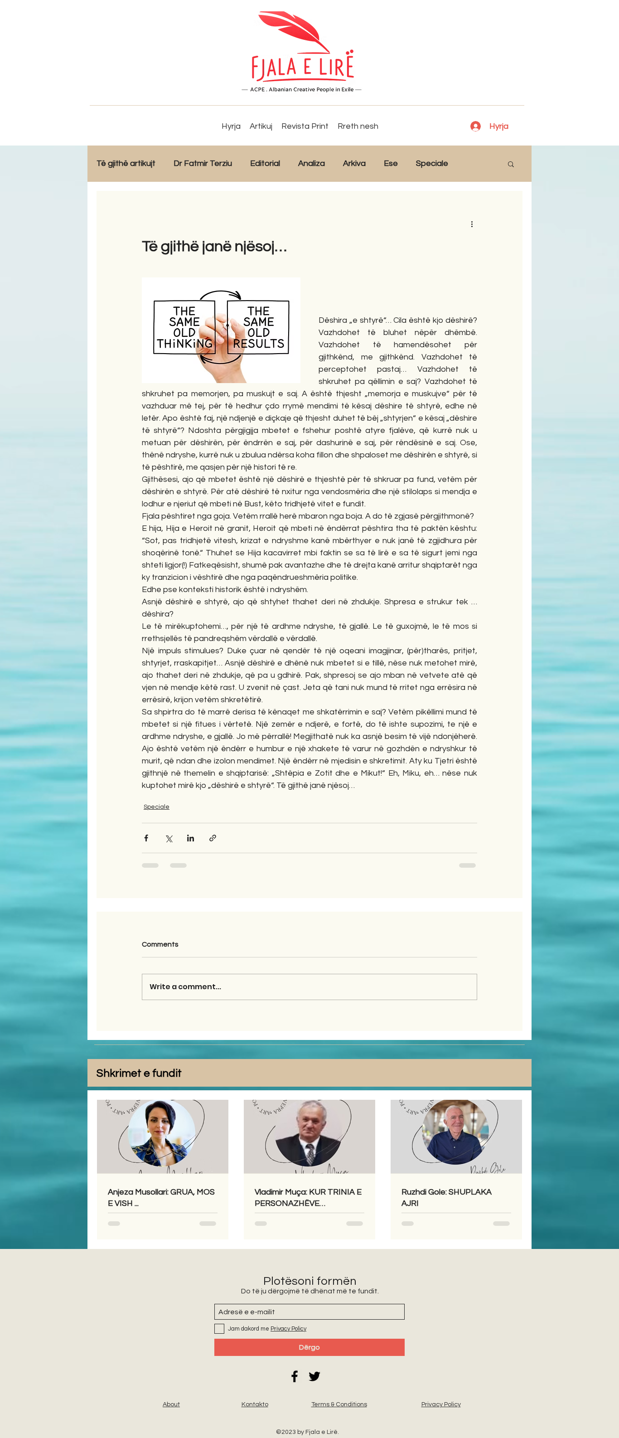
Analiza (311, 163)
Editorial (265, 163)
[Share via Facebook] (146, 838)
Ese (391, 163)
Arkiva (354, 163)
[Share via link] (212, 838)
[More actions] (471, 223)
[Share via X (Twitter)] (168, 838)
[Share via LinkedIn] (190, 838)
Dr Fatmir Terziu (203, 163)
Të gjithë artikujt (126, 163)
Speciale (432, 163)
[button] (511, 163)
